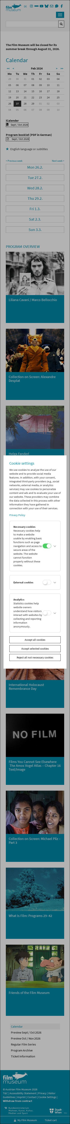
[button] (55, 546)
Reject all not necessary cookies (35, 657)
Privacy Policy (17, 515)
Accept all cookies (35, 639)
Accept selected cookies (35, 648)
